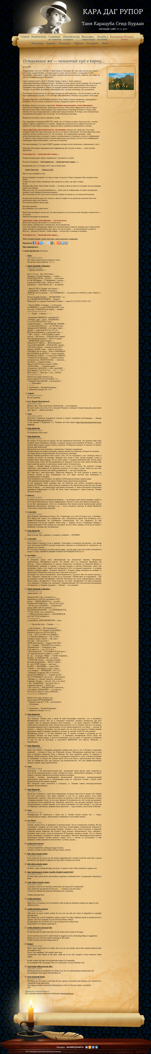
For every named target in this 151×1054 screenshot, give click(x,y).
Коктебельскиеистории (71, 38)
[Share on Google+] (37, 242)
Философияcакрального (88, 38)
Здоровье (78, 43)
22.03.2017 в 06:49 (34, 716)
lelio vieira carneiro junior (37, 854)
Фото (105, 43)
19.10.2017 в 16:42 (34, 884)
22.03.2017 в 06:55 (34, 748)
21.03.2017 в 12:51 (34, 541)
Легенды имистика (102, 38)
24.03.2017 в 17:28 (34, 812)
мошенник (73, 239)
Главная (25, 36)
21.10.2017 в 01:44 (34, 911)
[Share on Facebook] (34, 242)
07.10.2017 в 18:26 (34, 846)
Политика (64, 43)
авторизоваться (67, 993)
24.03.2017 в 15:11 (34, 792)
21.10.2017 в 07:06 (34, 946)
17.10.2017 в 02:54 (34, 856)
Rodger (30, 944)
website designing (34, 899)
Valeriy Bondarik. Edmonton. (38, 266)
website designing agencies (37, 909)
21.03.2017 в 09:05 (34, 498)
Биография (37, 43)
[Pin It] (59, 242)
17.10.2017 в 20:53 (34, 866)
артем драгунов (47, 239)
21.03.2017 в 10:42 (34, 514)
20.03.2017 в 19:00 (34, 430)
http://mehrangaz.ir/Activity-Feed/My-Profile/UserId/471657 (50, 872)
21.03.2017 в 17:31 (34, 591)
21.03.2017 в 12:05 (34, 533)
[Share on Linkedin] (41, 242)
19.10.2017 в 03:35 (34, 874)
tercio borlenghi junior (36, 977)
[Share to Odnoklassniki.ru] (55, 242)
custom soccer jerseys (35, 844)
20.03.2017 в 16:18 (34, 258)
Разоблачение (38, 36)
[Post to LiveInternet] (44, 242)
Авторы (50, 43)
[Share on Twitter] (62, 242)
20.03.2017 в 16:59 (34, 395)
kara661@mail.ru (75, 1047)
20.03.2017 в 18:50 (34, 416)
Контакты (61, 1047)
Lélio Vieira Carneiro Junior (38, 882)
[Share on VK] (66, 242)
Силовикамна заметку (54, 38)
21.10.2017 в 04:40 (34, 930)
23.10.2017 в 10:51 (34, 979)
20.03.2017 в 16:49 (34, 268)
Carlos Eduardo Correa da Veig (39, 928)
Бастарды (92, 43)
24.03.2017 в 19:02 (34, 823)
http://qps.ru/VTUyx (44, 420)
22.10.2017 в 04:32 (34, 969)
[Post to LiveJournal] (48, 242)
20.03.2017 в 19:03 (34, 439)
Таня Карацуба (33, 428)
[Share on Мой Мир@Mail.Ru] (51, 242)
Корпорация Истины (122, 38)
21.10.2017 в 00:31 (34, 901)
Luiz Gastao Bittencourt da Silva (39, 966)
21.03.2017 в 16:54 (34, 558)
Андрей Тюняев (34, 239)
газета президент (61, 239)
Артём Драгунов (31, 170)
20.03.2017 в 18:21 (34, 404)
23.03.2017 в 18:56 (34, 769)
